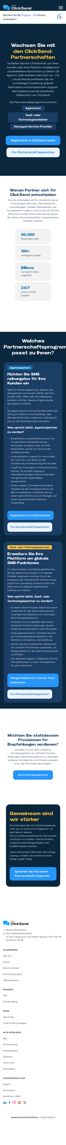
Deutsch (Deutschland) (16, 929)
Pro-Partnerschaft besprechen (33, 152)
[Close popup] (60, 17)
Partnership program (12, 974)
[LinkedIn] (4, 1102)
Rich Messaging (10, 1001)
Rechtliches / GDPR (11, 1096)
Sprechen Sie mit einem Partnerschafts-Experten (32, 874)
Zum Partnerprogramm (33, 774)
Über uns (7, 956)
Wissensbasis (9, 1068)
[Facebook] (9, 1102)
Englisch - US (28, 15)
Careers (6, 962)
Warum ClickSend (11, 968)
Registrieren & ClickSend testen (33, 140)
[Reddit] (19, 1102)
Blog (5, 1038)
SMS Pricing (8, 1017)
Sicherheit (7, 1056)
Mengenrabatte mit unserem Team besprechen (32, 680)
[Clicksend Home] (17, 8)
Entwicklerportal (10, 1050)
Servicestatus (9, 1090)
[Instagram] (14, 1102)
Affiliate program (10, 980)
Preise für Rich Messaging (14, 1023)
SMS (5, 995)
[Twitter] (24, 1102)
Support (7, 1084)
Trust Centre (8, 1062)
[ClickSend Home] (15, 923)
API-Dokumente (10, 1044)
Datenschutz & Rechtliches (24, 1117)
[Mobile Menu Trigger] (60, 7)
